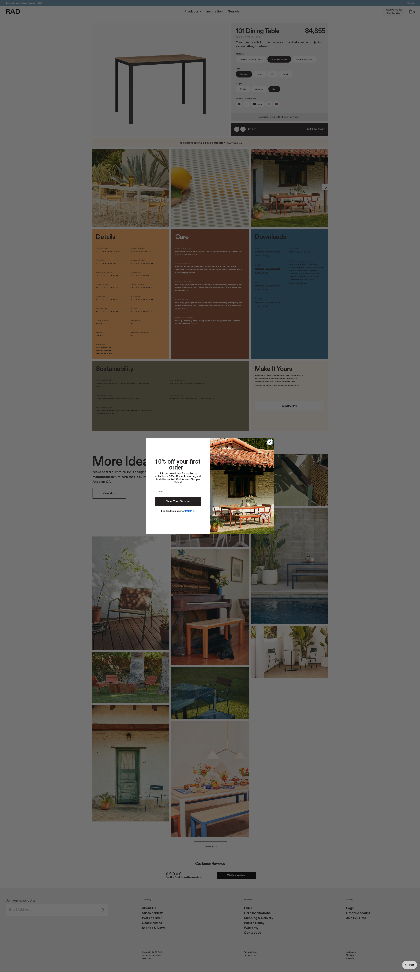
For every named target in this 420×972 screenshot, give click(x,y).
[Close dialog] (270, 442)
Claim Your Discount (178, 501)
